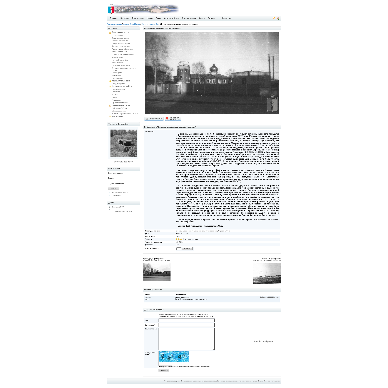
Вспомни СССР (118, 207)
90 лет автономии (119, 111)
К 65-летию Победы (119, 108)
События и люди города (121, 65)
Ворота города (117, 35)
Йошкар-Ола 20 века (131, 24)
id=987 (227, 150)
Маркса (221, 231)
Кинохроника (117, 116)
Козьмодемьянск (118, 89)
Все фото (124, 18)
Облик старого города (120, 38)
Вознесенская (211, 231)
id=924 (202, 156)
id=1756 (274, 150)
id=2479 (206, 204)
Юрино (114, 97)
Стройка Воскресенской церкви (156, 260)
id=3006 (258, 152)
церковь (179, 231)
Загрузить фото (171, 18)
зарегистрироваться (178, 316)
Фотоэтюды (116, 75)
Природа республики (120, 103)
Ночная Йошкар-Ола (120, 60)
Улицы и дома (117, 57)
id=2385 (249, 152)
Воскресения (188, 231)
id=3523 (266, 150)
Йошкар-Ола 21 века (121, 81)
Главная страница (114, 24)
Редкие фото (117, 73)
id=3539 (180, 154)
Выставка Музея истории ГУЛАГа (125, 114)
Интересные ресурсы (123, 211)
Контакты (226, 18)
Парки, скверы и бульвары (122, 49)
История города (189, 18)
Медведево (116, 100)
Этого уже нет (117, 63)
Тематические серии (121, 105)
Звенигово (116, 92)
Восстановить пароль (120, 193)
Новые (150, 18)
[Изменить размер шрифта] (278, 19)
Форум (202, 18)
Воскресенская (200, 231)
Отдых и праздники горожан (123, 54)
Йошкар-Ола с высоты (121, 46)
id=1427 (216, 161)
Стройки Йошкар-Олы (150, 24)
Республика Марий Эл (122, 86)
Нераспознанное (118, 78)
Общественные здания (121, 43)
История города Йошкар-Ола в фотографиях (262, 381)
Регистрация (116, 195)
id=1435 (236, 181)
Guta (177, 245)
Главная (113, 18)
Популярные (138, 18)
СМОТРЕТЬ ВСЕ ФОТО (123, 162)
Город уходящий (118, 83)
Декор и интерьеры (119, 52)
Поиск (158, 18)
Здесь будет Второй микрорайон (267, 260)
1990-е (227, 231)
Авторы (211, 18)
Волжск (115, 94)
